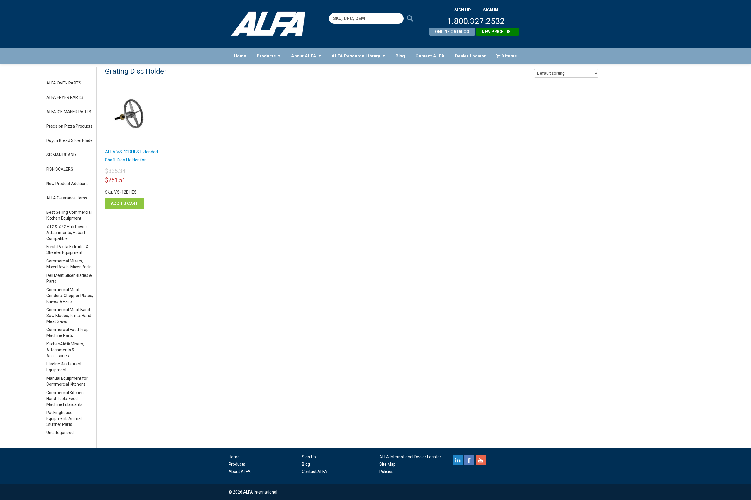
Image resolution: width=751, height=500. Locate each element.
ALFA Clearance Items (66, 198)
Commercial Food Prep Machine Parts (67, 332)
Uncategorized (60, 432)
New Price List (497, 31)
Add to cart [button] (124, 203)
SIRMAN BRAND (61, 154)
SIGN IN (490, 10)
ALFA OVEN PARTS (63, 83)
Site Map (387, 464)
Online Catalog (452, 31)
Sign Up (309, 457)
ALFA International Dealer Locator (410, 457)
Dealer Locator (470, 56)
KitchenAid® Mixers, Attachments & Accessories (65, 350)
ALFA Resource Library (355, 56)
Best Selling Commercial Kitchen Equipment (69, 215)
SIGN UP (462, 10)
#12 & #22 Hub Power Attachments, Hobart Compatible (66, 232)
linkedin (458, 460)
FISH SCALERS (59, 169)
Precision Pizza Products (69, 126)
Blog (400, 56)
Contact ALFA (429, 56)
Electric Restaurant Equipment (64, 367)
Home (240, 56)
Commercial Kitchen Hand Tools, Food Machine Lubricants (65, 398)
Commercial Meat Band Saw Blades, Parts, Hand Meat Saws (68, 315)
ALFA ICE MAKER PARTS (68, 111)
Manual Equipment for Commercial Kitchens (67, 381)
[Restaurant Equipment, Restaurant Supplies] (272, 23)
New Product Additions (67, 183)
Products (266, 56)
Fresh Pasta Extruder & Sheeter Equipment (67, 249)
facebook (469, 460)
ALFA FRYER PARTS (64, 97)
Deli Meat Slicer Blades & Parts (69, 278)
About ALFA (303, 56)
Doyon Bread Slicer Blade (69, 140)
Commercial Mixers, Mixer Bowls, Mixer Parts (69, 264)
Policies (386, 471)
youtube (481, 460)
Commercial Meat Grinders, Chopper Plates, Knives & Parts (69, 295)
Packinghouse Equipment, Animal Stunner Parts (64, 418)
